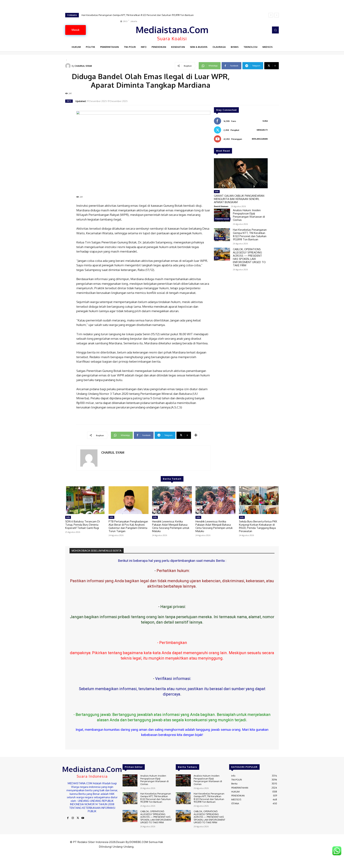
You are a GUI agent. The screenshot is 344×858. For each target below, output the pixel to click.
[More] (196, 435)
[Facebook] (67, 818)
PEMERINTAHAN (222, 219)
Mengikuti (262, 130)
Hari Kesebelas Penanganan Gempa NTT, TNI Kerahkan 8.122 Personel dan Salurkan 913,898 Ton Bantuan (250, 234)
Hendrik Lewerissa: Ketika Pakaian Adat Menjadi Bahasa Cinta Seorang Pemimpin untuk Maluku (170, 526)
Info (69, 101)
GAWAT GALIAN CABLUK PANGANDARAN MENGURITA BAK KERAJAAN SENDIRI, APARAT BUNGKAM (239, 199)
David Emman (221, 206)
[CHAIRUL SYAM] (68, 66)
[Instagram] (72, 818)
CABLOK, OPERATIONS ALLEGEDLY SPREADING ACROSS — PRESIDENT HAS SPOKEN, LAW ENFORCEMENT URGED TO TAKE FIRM (150, 15)
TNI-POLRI (219, 238)
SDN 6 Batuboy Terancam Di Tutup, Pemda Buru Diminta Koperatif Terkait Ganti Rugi (82, 525)
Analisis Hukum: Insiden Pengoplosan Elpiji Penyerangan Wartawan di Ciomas (249, 215)
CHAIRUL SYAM (83, 65)
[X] (77, 818)
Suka (265, 121)
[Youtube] (82, 818)
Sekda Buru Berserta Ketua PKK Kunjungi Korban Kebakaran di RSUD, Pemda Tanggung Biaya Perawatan (258, 526)
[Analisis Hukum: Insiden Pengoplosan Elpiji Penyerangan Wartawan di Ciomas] (222, 215)
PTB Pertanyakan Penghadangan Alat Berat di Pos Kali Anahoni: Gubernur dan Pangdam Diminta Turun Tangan (128, 526)
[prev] (271, 15)
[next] (276, 15)
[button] (275, 29)
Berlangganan (260, 139)
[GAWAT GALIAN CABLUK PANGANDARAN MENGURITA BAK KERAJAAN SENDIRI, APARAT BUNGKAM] (241, 173)
